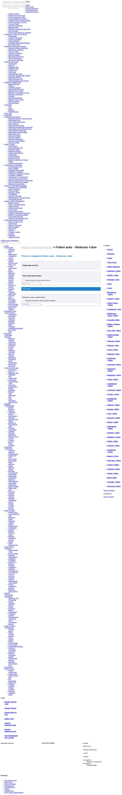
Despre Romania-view (10, 724)
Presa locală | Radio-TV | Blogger (19, 32)
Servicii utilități (13, 168)
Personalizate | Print (15, 167)
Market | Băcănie (14, 84)
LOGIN (9, 240)
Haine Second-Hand (15, 163)
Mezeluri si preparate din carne (18, 93)
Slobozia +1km (113, 280)
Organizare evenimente (12, 117)
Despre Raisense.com (10, 730)
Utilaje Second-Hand (15, 208)
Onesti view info (13, 2)
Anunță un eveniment (49, 759)
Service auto (12, 63)
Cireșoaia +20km (114, 365)
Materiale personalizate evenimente (20, 127)
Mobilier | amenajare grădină (18, 215)
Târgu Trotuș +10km (112, 304)
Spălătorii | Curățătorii (15, 172)
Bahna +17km (112, 456)
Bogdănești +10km (112, 400)
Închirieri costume (14, 137)
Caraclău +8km (113, 320)
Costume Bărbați (14, 156)
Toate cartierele (109, 497)
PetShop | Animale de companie (19, 213)
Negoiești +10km (114, 375)
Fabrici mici (12, 229)
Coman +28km (113, 465)
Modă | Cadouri (10, 144)
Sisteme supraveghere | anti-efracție (20, 180)
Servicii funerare (13, 143)
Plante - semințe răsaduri (16, 204)
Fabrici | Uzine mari (15, 225)
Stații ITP (11, 65)
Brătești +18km (113, 405)
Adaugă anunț (46, 756)
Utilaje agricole (13, 206)
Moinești (110, 254)
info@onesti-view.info (94, 755)
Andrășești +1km (114, 309)
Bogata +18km (113, 409)
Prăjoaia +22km (113, 469)
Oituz (109, 284)
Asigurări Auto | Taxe (15, 74)
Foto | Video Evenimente (16, 122)
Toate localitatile (109, 490)
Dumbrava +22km (111, 451)
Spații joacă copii (14, 134)
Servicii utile (30, 7)
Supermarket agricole (15, 216)
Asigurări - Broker (14, 192)
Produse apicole (13, 101)
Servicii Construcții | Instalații (18, 182)
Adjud (109, 258)
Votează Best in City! (49, 746)
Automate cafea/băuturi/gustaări (19, 43)
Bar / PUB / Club (14, 44)
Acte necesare (13, 31)
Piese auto (8, 113)
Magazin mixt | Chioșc (15, 91)
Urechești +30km (114, 390)
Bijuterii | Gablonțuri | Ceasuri (18, 160)
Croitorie (11, 234)
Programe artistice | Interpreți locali (20, 118)
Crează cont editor (48, 772)
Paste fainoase (13, 112)
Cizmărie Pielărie (14, 232)
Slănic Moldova (113, 267)
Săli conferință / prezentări (17, 130)
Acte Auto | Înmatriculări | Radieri (19, 75)
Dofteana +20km (114, 271)
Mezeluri (11, 110)
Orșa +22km (112, 414)
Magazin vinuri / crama (16, 100)
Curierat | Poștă (13, 24)
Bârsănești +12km (111, 293)
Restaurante (12, 36)
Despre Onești (10, 708)
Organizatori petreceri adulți (17, 132)
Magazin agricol (13, 203)
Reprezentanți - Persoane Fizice (19, 198)
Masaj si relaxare (14, 55)
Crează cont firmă (48, 766)
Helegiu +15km (113, 299)
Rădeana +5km (113, 354)
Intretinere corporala (15, 53)
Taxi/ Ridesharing (31, 10)
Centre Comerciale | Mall (16, 17)
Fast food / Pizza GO (15, 38)
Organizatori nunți (14, 120)
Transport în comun (32, 12)
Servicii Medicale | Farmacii (17, 19)
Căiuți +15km (112, 379)
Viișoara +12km (113, 341)
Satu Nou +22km (114, 461)
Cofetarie (11, 96)
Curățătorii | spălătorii (15, 175)
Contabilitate (12, 194)
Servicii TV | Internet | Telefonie (18, 173)
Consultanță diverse (15, 199)
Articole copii (12, 146)
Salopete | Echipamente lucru (18, 218)
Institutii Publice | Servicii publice (19, 20)
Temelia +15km (113, 446)
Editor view (9, 719)
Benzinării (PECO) (14, 77)
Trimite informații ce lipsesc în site (53, 749)
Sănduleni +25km (111, 370)
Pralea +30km (112, 473)
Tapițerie (11, 230)
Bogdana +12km (114, 437)
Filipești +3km (113, 345)
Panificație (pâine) (14, 87)
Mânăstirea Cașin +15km (112, 315)
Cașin (109, 288)
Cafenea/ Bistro (13, 41)
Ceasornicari (12, 223)
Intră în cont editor (48, 769)
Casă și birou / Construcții (13, 165)
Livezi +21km (112, 350)
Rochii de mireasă (14, 136)
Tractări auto (12, 70)
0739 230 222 (91, 748)
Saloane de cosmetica (15, 50)
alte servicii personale (15, 60)
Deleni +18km (112, 422)
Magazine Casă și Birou (16, 184)
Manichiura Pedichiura (16, 57)
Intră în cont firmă (47, 762)
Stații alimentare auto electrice (18, 81)
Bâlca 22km (112, 478)
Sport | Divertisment (15, 58)
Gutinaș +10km (113, 433)
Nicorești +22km (114, 486)
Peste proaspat (13, 103)
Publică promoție (47, 753)
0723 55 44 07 (92, 751)
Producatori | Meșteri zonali (14, 220)
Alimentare (8, 105)
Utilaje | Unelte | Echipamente (15, 201)
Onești (110, 250)
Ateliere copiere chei (15, 222)
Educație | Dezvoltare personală (19, 29)
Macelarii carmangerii (15, 94)
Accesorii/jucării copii (15, 148)
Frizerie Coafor (13, 51)
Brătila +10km (113, 275)
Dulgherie (11, 235)
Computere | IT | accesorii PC (18, 177)
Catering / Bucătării (14, 39)
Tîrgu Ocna (111, 262)
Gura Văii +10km (114, 331)
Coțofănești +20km (112, 385)
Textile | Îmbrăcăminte (15, 153)
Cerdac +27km (113, 394)
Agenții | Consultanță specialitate (16, 186)
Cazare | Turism (13, 14)
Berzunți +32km (113, 418)
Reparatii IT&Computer (16, 170)
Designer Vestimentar (15, 139)
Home (28, 5)
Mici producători (13, 227)
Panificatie (8, 115)
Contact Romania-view (94, 758)
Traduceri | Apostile (14, 196)
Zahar (10, 108)
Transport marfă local (15, 26)
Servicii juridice (13, 191)
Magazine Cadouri (14, 151)
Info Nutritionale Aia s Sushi (11, 737)
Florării (10, 161)
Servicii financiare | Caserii (17, 22)
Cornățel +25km (113, 482)
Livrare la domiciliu (32, 8)
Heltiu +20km (112, 441)
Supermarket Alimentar (16, 89)
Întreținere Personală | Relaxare (15, 46)
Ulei (9, 106)
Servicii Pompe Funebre (16, 141)
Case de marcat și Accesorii (17, 179)
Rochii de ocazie (14, 158)
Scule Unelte (12, 210)
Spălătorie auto (13, 69)
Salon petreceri (13, 124)
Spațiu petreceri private (16, 125)
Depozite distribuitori (15, 98)
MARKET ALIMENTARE (13, 82)
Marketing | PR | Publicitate (17, 187)
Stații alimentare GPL (15, 79)
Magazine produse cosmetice (18, 48)
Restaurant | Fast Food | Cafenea (16, 34)
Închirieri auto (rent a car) (16, 15)
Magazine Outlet (13, 149)
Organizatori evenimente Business (20, 129)
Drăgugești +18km (111, 428)
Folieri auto (12, 72)
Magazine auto (13, 67)
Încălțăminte (12, 155)
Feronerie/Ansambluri (15, 211)
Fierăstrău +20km (111, 359)
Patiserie (11, 86)
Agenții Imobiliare (14, 189)
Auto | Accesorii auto (11, 62)
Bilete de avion (13, 27)
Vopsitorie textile (14, 237)
